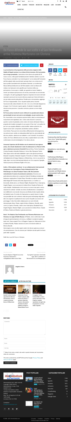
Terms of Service (8, 359)
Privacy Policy (36, 357)
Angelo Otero (8, 57)
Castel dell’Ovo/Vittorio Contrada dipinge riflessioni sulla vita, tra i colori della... (39, 392)
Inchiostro (39, 5)
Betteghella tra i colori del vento (56, 149)
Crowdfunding (52, 391)
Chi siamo (58, 5)
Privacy (52, 418)
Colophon (46, 418)
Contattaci (20, 9)
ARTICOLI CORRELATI (11, 281)
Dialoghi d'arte (52, 396)
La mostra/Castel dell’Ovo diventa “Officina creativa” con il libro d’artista (39, 380)
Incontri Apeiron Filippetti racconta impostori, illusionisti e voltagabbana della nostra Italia (13, 256)
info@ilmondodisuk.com (10, 404)
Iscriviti (65, 69)
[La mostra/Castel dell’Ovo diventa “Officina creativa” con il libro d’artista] (29, 379)
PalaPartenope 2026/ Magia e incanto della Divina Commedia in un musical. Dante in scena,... (58, 159)
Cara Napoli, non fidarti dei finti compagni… (38, 403)
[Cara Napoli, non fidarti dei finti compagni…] (29, 403)
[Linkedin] (63, 1)
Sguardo (24, 5)
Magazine (46, 5)
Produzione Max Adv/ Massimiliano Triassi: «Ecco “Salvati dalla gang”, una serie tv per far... (57, 139)
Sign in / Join (31, 1)
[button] (65, 7)
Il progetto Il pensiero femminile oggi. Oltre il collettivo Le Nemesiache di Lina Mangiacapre (36, 256)
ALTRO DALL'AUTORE (25, 281)
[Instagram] (60, 1)
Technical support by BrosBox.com (39, 420)
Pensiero (31, 5)
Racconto (51, 210)
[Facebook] (57, 1)
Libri (52, 5)
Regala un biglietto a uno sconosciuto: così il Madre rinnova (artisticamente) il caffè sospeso (57, 171)
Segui (55, 69)
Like (50, 69)
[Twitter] (66, 1)
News (49, 143)
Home (19, 5)
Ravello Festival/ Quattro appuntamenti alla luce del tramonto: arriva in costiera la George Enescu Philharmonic (9, 298)
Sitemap (58, 418)
